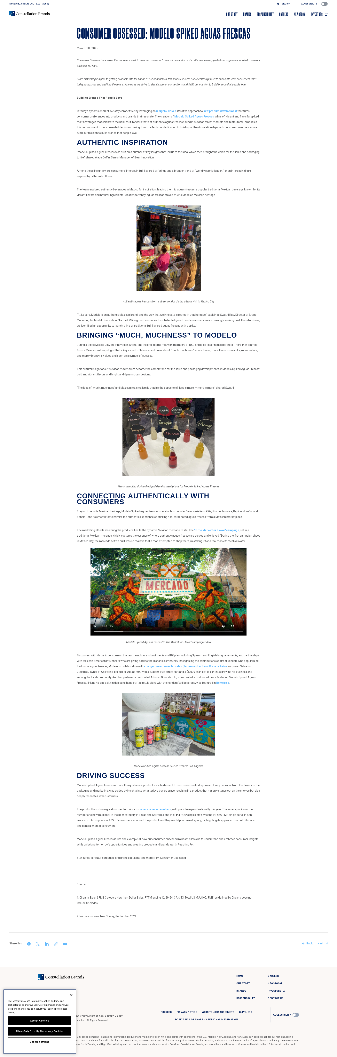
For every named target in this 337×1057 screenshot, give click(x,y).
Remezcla (222, 682)
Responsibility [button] (265, 14)
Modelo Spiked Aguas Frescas (194, 116)
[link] (29, 943)
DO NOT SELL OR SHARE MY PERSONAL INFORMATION (206, 1019)
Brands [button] (247, 14)
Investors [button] (317, 14)
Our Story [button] (232, 14)
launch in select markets (155, 809)
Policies (166, 1012)
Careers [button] (283, 14)
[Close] (71, 995)
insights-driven (166, 111)
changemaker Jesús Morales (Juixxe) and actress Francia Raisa (185, 666)
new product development (220, 111)
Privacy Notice (187, 1012)
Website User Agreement (218, 1012)
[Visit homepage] (29, 13)
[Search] (279, 4)
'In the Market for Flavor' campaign (216, 530)
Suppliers (245, 1012)
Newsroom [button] (300, 14)
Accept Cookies (39, 1020)
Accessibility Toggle (324, 4)
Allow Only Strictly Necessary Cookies (39, 1031)
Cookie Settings (40, 1041)
